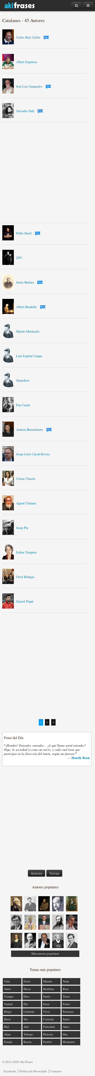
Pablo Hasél (24, 233)
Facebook (10, 1071)
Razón (28, 1042)
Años (66, 1027)
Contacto (56, 1071)
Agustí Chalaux (26, 503)
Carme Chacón (25, 478)
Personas (68, 1011)
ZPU (19, 258)
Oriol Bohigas (25, 577)
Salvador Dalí (25, 111)
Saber (66, 1019)
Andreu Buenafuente (29, 429)
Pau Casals (23, 405)
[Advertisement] (47, 172)
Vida (7, 981)
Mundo (47, 981)
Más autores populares (45, 953)
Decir (7, 1019)
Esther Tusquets (26, 552)
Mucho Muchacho (27, 331)
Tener (66, 996)
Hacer (27, 989)
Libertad (29, 1011)
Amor (7, 989)
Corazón (48, 1019)
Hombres (48, 989)
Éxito (27, 981)
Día (26, 1004)
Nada (66, 981)
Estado (8, 1042)
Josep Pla (22, 527)
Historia (48, 1034)
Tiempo (9, 996)
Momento (69, 1042)
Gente (46, 996)
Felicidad (49, 1027)
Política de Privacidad (33, 1071)
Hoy (65, 1034)
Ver (26, 1019)
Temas (54, 873)
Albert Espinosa (26, 62)
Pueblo (47, 1042)
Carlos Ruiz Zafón (28, 37)
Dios (26, 996)
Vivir (46, 1011)
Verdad (8, 1004)
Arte (26, 1027)
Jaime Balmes (25, 282)
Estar (46, 1004)
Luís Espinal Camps (29, 356)
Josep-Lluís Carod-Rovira (33, 454)
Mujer (8, 1011)
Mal (6, 1027)
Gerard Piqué (24, 601)
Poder (66, 1004)
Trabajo (28, 1034)
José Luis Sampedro (29, 86)
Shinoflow (23, 380)
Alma (7, 1034)
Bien (66, 989)
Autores (36, 873)
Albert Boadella (26, 307)
